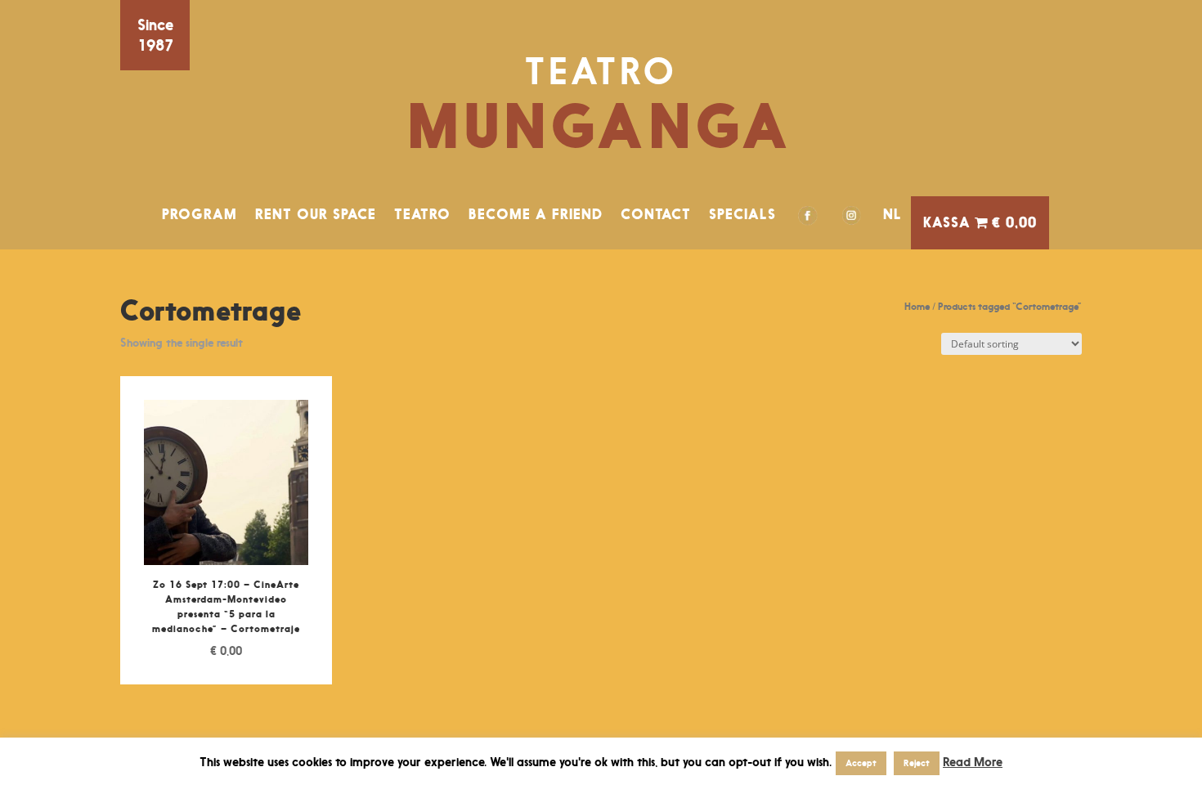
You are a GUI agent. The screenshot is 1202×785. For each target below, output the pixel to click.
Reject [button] (917, 763)
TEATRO (422, 214)
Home (917, 306)
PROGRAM (199, 214)
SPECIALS (742, 214)
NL (892, 214)
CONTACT (656, 214)
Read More (972, 761)
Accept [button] (861, 763)
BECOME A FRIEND (536, 214)
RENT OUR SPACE (315, 214)
